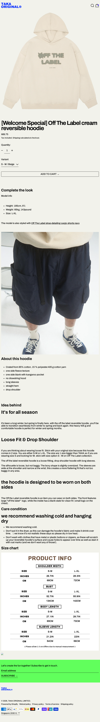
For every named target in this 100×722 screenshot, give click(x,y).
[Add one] (12, 150)
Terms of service (52, 704)
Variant (4, 159)
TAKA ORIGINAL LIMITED (19, 701)
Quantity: (6, 145)
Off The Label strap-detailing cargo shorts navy (55, 223)
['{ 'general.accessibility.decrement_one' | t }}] (2, 150)
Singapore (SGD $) (9, 713)
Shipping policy (67, 704)
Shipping (16, 138)
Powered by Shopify (9, 704)
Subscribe (8, 675)
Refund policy (25, 704)
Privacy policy (38, 704)
